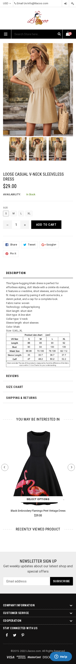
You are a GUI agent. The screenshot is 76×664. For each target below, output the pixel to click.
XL (29, 213)
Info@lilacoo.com (37, 3)
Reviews (12, 376)
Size (5, 207)
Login (65, 3)
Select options (38, 499)
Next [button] (71, 467)
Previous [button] (4, 467)
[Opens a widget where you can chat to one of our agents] (61, 657)
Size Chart (14, 387)
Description (16, 273)
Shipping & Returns (21, 398)
